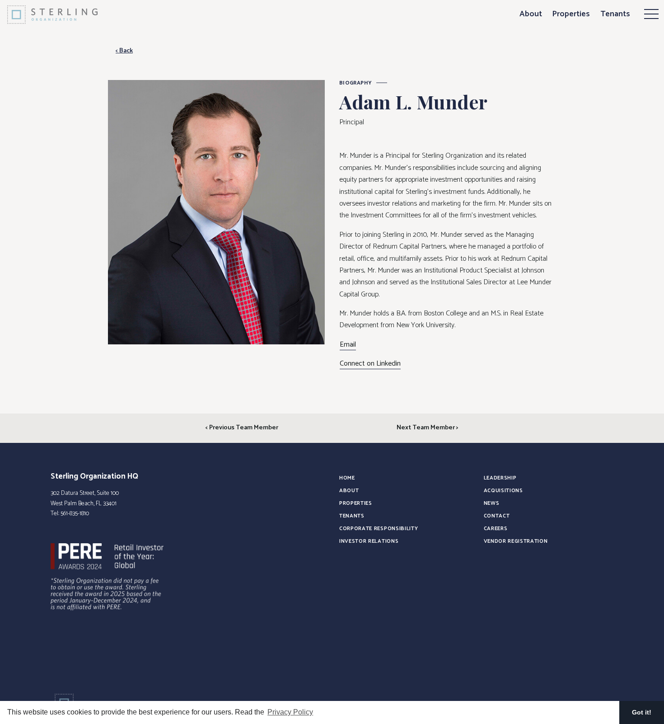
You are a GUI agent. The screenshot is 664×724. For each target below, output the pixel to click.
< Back (124, 50)
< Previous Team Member (242, 427)
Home (347, 478)
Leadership (500, 478)
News (492, 503)
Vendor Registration (516, 541)
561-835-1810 (75, 513)
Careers (496, 528)
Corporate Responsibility (378, 528)
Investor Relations (368, 541)
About (530, 14)
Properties (571, 14)
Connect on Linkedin (370, 364)
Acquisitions (503, 490)
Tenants (615, 14)
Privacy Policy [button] (290, 712)
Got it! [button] (641, 712)
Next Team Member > (427, 427)
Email (348, 345)
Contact (497, 516)
